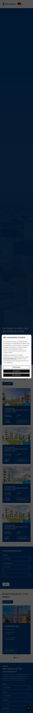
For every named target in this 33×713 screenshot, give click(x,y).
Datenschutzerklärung (9, 359)
